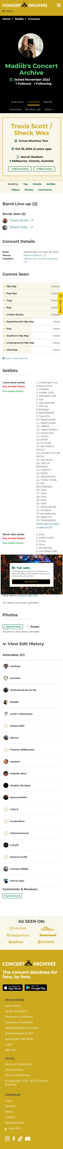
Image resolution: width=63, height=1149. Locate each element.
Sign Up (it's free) (31, 582)
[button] (30, 567)
